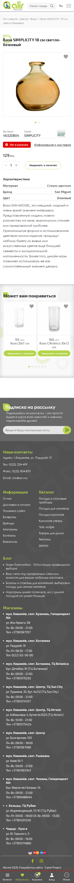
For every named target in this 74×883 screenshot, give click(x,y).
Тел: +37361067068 (18, 747)
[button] (35, 122)
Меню (66, 879)
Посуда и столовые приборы (53, 500)
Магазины (10, 529)
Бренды (8, 523)
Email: (7, 478)
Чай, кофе (46, 527)
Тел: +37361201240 (18, 820)
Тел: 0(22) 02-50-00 (19, 655)
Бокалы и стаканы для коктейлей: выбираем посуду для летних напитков (38, 585)
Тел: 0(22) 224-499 (15, 464)
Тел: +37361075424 (18, 724)
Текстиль (45, 539)
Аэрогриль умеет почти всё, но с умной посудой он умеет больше (35, 594)
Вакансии (10, 542)
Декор (43, 545)
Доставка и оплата (16, 505)
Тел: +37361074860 (18, 843)
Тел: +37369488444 (19, 797)
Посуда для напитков (54, 508)
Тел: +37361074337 (18, 701)
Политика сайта (14, 511)
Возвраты (9, 517)
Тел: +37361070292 (18, 678)
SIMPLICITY (32, 135)
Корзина (37, 876)
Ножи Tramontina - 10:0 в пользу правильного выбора (38, 567)
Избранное (22, 879)
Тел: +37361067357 (18, 632)
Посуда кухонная (51, 515)
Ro (61, 6)
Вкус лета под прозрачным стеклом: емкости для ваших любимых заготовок (34, 576)
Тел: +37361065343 (18, 770)
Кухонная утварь (50, 521)
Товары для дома (51, 533)
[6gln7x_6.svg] (61, 133)
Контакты (9, 535)
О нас (7, 498)
